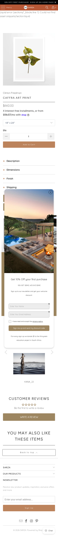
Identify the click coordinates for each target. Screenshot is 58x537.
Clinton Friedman (12, 92)
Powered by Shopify (36, 530)
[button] (7, 352)
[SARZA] (29, 7)
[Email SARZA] (21, 521)
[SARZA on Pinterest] (37, 521)
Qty (4, 130)
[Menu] (1, 7)
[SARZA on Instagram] (31, 521)
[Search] (47, 7)
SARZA (23, 530)
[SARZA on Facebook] (26, 521)
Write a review (29, 417)
